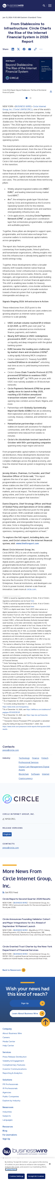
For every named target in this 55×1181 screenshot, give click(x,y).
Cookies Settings (16, 1176)
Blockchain (24, 774)
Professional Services (28, 762)
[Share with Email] (30, 49)
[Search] (44, 5)
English (7, 834)
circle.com (31, 589)
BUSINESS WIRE (23, 106)
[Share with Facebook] (24, 49)
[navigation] (49, 5)
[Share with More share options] (41, 49)
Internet (45, 774)
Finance (35, 758)
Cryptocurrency (26, 778)
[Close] (50, 1164)
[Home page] (13, 6)
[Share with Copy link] (35, 49)
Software (35, 774)
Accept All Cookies (36, 1176)
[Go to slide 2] (30, 98)
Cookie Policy (11, 1169)
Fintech (44, 758)
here (32, 601)
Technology (24, 758)
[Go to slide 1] (27, 98)
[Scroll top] (45, 1022)
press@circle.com (11, 750)
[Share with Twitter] (18, 49)
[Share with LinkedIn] (13, 49)
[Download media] (50, 91)
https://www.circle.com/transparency (16, 706)
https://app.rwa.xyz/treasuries (37, 715)
